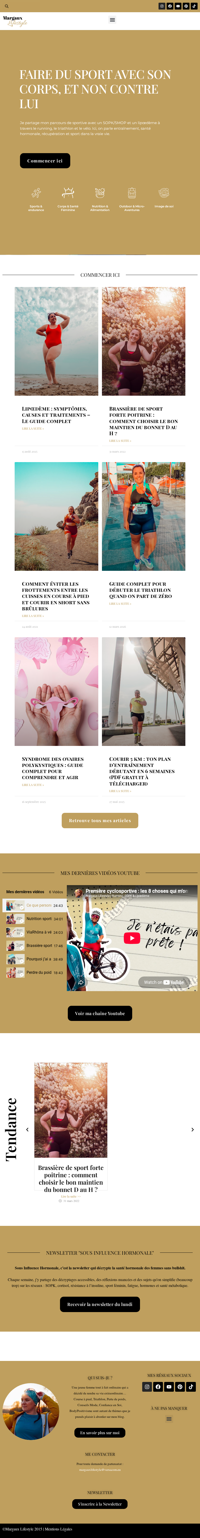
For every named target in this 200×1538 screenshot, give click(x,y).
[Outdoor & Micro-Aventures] (132, 193)
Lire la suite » (33, 428)
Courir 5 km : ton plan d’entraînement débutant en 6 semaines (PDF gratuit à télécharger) (142, 771)
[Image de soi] (164, 193)
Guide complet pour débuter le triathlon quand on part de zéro (140, 589)
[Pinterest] (186, 6)
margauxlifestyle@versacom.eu (100, 1469)
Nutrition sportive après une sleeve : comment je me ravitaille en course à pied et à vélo (39, 918)
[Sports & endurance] (36, 193)
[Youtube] (178, 6)
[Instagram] (162, 6)
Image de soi (164, 206)
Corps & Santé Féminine (68, 208)
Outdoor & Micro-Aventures (132, 208)
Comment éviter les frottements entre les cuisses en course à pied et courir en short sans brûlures (56, 596)
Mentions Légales (58, 1528)
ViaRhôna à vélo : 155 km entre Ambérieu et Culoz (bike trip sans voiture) (39, 932)
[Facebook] (170, 6)
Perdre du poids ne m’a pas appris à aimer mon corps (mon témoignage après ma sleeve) (39, 972)
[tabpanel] (132, 938)
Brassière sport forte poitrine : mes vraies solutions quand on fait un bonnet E (39, 945)
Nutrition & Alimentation (100, 208)
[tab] (34, 905)
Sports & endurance (36, 208)
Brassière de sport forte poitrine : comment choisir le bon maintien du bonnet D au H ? (143, 420)
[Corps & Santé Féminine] (68, 193)
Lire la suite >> (71, 1197)
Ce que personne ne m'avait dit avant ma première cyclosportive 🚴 (39, 905)
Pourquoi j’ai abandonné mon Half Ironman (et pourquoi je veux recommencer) (39, 959)
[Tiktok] (194, 6)
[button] (112, 20)
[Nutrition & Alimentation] (100, 193)
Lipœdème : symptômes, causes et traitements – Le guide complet (56, 414)
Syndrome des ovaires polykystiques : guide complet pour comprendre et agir (53, 768)
